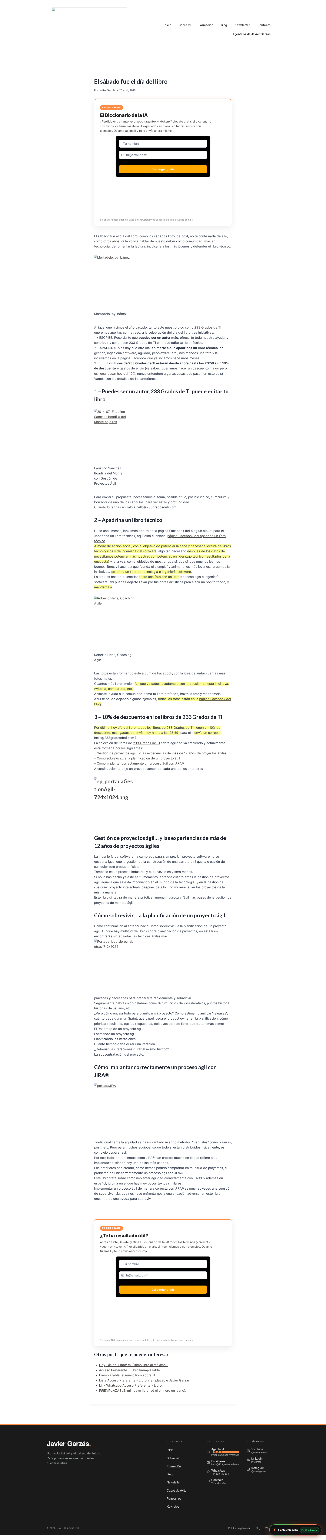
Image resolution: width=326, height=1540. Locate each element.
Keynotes (173, 1506)
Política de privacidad (239, 1528)
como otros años (106, 241)
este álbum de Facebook (153, 673)
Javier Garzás (107, 90)
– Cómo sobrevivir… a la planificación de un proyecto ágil (137, 758)
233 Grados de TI (207, 327)
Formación (206, 25)
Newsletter (242, 25)
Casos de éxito (176, 1490)
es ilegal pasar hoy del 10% (114, 373)
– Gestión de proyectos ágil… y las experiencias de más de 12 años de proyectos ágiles (160, 753)
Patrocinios (174, 1498)
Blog (224, 25)
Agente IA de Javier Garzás (251, 34)
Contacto (264, 25)
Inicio (167, 25)
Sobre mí (185, 25)
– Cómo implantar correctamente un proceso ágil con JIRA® (139, 763)
